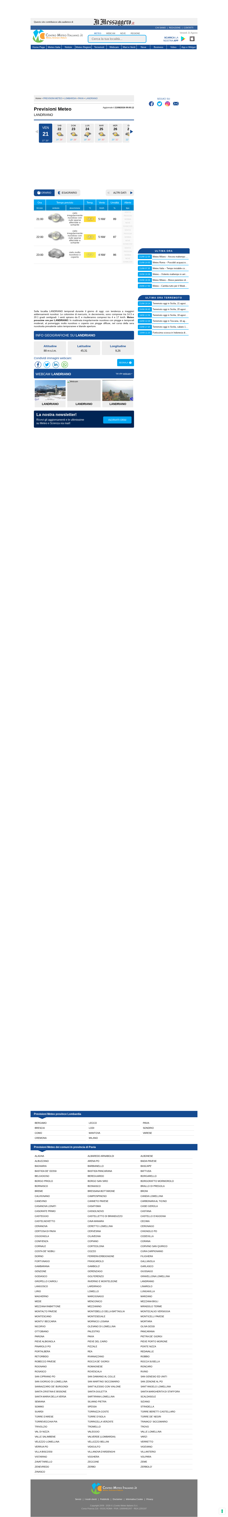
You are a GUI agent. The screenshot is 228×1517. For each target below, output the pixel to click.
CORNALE (40, 1246)
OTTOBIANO (42, 1331)
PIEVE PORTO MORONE (154, 1341)
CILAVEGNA (94, 1236)
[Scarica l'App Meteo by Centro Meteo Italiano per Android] (183, 38)
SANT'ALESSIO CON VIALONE (104, 1386)
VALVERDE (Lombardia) (102, 1436)
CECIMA (145, 1221)
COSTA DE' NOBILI (45, 1251)
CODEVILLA (147, 1236)
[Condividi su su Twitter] (47, 364)
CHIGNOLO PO (149, 1231)
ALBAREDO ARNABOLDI (101, 1156)
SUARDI (39, 1411)
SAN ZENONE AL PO (152, 1381)
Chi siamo (160, 28)
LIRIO (38, 1291)
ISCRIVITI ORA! (117, 419)
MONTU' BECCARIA (45, 1321)
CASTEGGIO (42, 1216)
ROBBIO (145, 1356)
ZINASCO (40, 1471)
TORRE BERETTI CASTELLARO (158, 1411)
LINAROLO (146, 1286)
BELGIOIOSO (42, 1176)
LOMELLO (93, 1291)
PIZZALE (92, 1346)
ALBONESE (147, 1156)
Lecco (93, 1123)
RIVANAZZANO (96, 1356)
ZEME (144, 1461)
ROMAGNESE (95, 1366)
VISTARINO (41, 1456)
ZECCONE (93, 1461)
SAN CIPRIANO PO (45, 1376)
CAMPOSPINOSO (97, 1196)
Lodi (91, 1128)
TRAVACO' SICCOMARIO (154, 1421)
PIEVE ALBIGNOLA (45, 1341)
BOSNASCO (94, 1186)
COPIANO (93, 1241)
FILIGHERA (147, 1256)
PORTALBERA (42, 1351)
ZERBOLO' (146, 1466)
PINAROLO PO (43, 1346)
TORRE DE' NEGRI (151, 1416)
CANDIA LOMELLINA (152, 1196)
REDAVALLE (147, 1351)
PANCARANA (148, 1331)
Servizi (78, 1499)
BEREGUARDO (96, 1176)
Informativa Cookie (134, 1499)
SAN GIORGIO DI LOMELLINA (51, 1381)
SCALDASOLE (148, 1396)
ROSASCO (40, 1371)
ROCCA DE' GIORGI (98, 1361)
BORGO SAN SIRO (98, 1181)
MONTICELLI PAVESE (152, 1316)
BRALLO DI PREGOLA (153, 1186)
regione (135, 33)
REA (90, 1351)
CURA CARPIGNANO (152, 1251)
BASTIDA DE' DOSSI (46, 1171)
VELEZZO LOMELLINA (47, 1441)
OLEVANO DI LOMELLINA (102, 1326)
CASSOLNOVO (96, 1211)
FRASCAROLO (96, 1261)
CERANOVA (41, 1226)
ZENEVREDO (42, 1466)
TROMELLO (94, 1426)
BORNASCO (41, 1186)
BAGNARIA (41, 1166)
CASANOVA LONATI (45, 1206)
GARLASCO (147, 1266)
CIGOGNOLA (42, 1236)
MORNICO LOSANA (98, 1321)
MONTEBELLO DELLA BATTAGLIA (106, 1311)
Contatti (188, 28)
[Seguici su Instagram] (168, 104)
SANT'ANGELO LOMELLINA (156, 1386)
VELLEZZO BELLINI (98, 1441)
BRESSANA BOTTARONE (101, 1191)
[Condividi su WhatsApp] (64, 364)
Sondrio (148, 1128)
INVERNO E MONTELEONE (102, 1281)
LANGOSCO (41, 1286)
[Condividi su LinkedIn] (55, 364)
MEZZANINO (94, 1306)
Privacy (149, 1499)
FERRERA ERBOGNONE (101, 1256)
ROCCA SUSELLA (150, 1361)
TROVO (145, 1426)
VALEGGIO (93, 1431)
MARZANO (146, 1296)
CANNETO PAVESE (98, 1201)
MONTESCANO (43, 1316)
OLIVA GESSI (148, 1326)
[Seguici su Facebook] (152, 104)
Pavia (146, 1123)
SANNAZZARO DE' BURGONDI (51, 1386)
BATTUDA (146, 1171)
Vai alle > (124, 374)
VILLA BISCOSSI (43, 1451)
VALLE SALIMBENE (45, 1436)
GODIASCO (41, 1276)
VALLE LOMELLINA (151, 1431)
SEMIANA (40, 1401)
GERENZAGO (95, 1271)
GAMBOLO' (94, 1266)
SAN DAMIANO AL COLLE (101, 1376)
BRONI (144, 1191)
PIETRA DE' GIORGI (151, 1336)
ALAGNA (39, 1156)
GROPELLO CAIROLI (46, 1281)
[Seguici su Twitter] (160, 104)
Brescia (40, 1128)
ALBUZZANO (42, 1161)
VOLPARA (146, 1456)
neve (123, 33)
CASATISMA (94, 1206)
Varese (147, 1133)
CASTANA (146, 1211)
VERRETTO (147, 1441)
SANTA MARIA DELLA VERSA (50, 1396)
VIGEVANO (146, 1446)
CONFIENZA (41, 1241)
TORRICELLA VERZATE (100, 1421)
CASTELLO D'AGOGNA (153, 1216)
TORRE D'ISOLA (96, 1416)
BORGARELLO (149, 1176)
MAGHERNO (41, 1296)
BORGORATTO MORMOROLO (157, 1181)
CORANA (145, 1241)
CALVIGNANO (42, 1196)
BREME (39, 1191)
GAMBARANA (42, 1266)
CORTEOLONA (96, 1246)
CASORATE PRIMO (45, 1211)
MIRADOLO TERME (151, 1306)
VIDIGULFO (94, 1446)
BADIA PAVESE (149, 1161)
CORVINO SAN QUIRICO (154, 1246)
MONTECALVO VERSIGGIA (155, 1311)
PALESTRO (94, 1331)
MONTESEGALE (96, 1316)
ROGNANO (41, 1366)
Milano (93, 1138)
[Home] (58, 42)
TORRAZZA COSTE (98, 1411)
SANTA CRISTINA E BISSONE (50, 1391)
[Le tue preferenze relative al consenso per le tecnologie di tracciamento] (222, 1511)
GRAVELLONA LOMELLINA (155, 1276)
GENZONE (40, 1271)
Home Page (38, 47)
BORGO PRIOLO (44, 1181)
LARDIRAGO (94, 1286)
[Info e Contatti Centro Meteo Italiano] (176, 104)
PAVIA (91, 1336)
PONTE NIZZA (148, 1346)
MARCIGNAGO (96, 1296)
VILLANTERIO (148, 1451)
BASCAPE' (146, 1166)
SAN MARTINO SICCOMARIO (104, 1381)
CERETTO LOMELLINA (100, 1226)
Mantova (94, 1133)
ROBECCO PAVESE (45, 1361)
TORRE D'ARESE (44, 1416)
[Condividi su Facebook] (38, 364)
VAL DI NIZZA (42, 1431)
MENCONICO (95, 1301)
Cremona (41, 1138)
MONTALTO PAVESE (46, 1311)
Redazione (175, 28)
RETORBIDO (42, 1356)
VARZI (144, 1436)
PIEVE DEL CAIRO (97, 1341)
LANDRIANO (147, 1281)
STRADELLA (147, 1406)
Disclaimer (117, 1499)
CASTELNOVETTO (45, 1221)
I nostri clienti (91, 1499)
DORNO (39, 1256)
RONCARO (146, 1366)
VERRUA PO (41, 1446)
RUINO (144, 1371)
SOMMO (39, 1406)
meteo (97, 33)
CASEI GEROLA (149, 1206)
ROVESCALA (95, 1371)
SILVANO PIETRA (97, 1401)
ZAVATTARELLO (43, 1461)
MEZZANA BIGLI (149, 1301)
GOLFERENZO (96, 1276)
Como (38, 1133)
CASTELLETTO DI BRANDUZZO (105, 1216)
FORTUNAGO (42, 1261)
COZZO (92, 1251)
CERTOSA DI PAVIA (45, 1231)
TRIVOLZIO (41, 1426)
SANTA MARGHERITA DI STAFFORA (160, 1391)
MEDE (38, 1301)
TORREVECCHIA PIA (46, 1421)
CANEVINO (41, 1201)
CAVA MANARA (96, 1221)
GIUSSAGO (147, 1271)
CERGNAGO (147, 1226)
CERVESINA (94, 1231)
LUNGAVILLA (148, 1291)
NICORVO (40, 1326)
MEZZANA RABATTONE (47, 1306)
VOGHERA (93, 1456)
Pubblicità (104, 1499)
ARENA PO (93, 1161)
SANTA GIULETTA (97, 1391)
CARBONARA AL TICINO (154, 1201)
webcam (110, 33)
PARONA (39, 1336)
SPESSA (92, 1406)
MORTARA (146, 1321)
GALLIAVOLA (148, 1261)
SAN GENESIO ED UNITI (154, 1376)
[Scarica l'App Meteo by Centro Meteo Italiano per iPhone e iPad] (192, 38)
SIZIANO (145, 1401)
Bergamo (41, 1123)
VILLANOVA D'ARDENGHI (101, 1451)
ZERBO (92, 1466)
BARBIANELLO (96, 1166)
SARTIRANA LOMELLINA (101, 1396)
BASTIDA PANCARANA (100, 1171)
